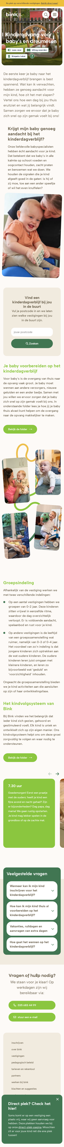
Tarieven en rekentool (23, 1069)
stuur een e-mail (27, 1017)
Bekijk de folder (17, 429)
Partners (16, 1075)
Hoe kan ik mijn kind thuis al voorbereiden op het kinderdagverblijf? (29, 910)
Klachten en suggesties (24, 1088)
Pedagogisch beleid (22, 1062)
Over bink (16, 1049)
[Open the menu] (54, 14)
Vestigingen (17, 1055)
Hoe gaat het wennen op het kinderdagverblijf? (29, 944)
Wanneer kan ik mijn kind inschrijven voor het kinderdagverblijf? (27, 890)
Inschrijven (17, 1042)
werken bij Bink (19, 1082)
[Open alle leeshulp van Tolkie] (32, 56)
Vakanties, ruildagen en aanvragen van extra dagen (28, 929)
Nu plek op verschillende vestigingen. (32, 3)
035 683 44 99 (27, 1005)
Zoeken (33, 343)
